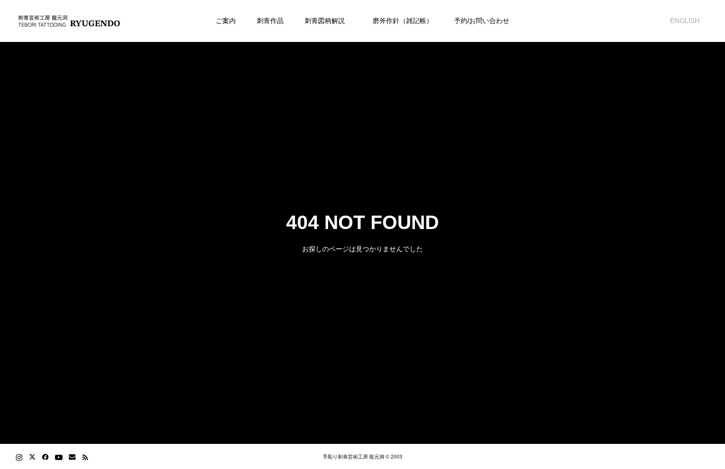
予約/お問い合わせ (481, 20)
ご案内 (226, 20)
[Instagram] (19, 457)
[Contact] (72, 457)
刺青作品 (270, 20)
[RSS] (85, 457)
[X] (32, 457)
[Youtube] (59, 457)
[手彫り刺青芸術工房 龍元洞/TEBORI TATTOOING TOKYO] (69, 21)
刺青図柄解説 (325, 20)
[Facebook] (45, 457)
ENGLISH (681, 20)
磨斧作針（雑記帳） (399, 20)
